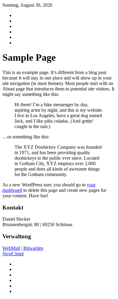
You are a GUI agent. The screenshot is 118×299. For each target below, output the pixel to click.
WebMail (11, 248)
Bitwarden (33, 248)
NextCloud (13, 253)
